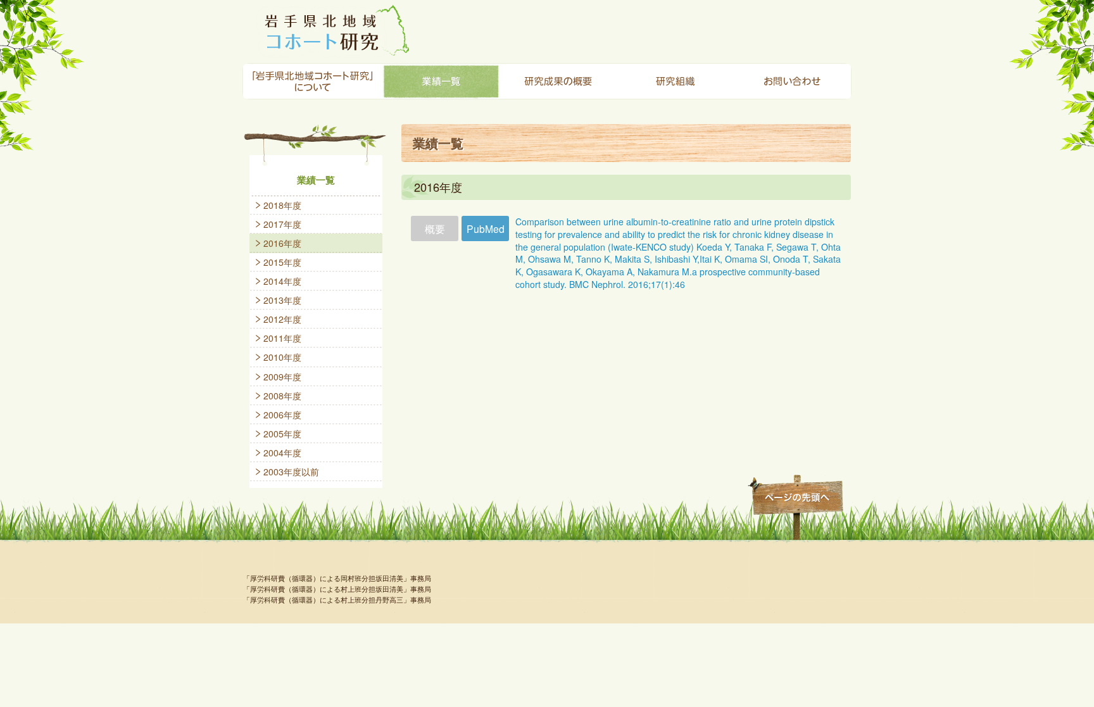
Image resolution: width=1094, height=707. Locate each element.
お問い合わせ (792, 81)
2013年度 (282, 300)
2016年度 (282, 243)
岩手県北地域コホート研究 (333, 29)
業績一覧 (441, 81)
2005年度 (282, 433)
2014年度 (282, 281)
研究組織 (675, 81)
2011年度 (282, 338)
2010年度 (282, 357)
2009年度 (282, 376)
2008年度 (282, 395)
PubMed (486, 228)
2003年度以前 (291, 471)
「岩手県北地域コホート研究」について (312, 81)
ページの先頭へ (795, 497)
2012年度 (282, 319)
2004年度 (282, 452)
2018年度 (282, 205)
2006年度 (282, 414)
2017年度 (282, 224)
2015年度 (282, 262)
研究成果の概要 (558, 81)
